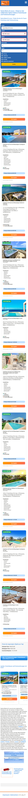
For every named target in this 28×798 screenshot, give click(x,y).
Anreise (3, 30)
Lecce (16, 742)
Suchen (14, 64)
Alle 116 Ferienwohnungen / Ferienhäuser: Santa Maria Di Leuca (13, 658)
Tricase (7, 742)
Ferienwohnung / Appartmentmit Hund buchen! (18, 771)
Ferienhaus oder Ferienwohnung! (7, 772)
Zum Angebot (14, 119)
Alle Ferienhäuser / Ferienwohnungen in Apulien (14, 758)
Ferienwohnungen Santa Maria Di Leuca (14, 754)
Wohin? (2, 25)
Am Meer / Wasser (7, 57)
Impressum (6, 795)
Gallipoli (23, 742)
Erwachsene (4, 42)
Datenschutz (14, 795)
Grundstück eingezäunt (8, 61)
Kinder (2, 48)
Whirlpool (5, 55)
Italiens (20, 726)
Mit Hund (5, 59)
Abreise (2, 36)
